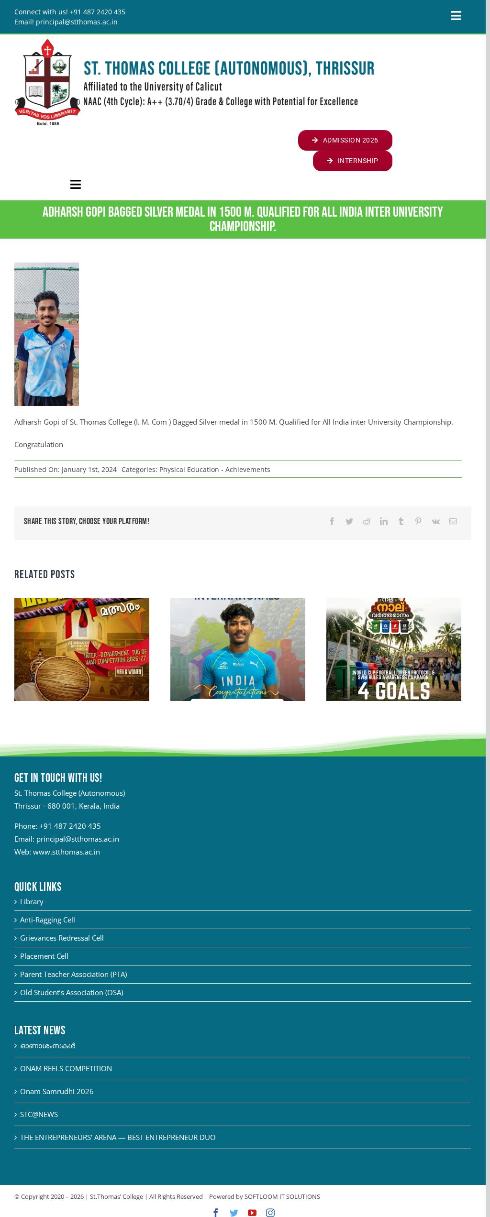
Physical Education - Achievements (214, 469)
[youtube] (252, 1212)
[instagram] (270, 1212)
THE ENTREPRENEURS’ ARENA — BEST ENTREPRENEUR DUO (118, 1137)
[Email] (453, 521)
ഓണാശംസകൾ (47, 1045)
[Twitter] (349, 521)
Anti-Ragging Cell (47, 919)
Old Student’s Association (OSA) (71, 992)
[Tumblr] (401, 521)
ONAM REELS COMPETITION (66, 1068)
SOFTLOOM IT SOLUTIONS (282, 1196)
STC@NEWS (39, 1114)
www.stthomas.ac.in (66, 851)
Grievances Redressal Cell (62, 938)
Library (32, 901)
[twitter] (234, 1212)
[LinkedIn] (383, 521)
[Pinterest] (418, 521)
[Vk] (436, 521)
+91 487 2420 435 (70, 826)
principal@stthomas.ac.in (77, 839)
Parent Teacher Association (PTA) (73, 974)
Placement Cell (44, 956)
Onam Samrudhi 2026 (57, 1091)
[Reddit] (366, 521)
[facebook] (216, 1212)
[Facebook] (332, 521)
